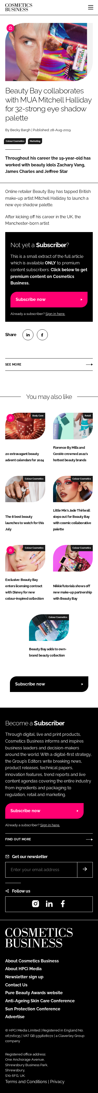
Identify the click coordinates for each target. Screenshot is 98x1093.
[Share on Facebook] (42, 334)
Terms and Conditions (26, 1081)
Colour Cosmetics (15, 141)
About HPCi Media (23, 968)
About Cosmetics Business (32, 960)
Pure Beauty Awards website (34, 992)
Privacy (57, 1081)
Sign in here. (55, 314)
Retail (88, 415)
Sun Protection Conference (32, 1008)
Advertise (15, 1016)
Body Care (37, 415)
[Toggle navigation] (91, 7)
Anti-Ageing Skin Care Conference (40, 1000)
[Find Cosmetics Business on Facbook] (63, 905)
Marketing (35, 141)
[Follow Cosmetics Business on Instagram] (35, 905)
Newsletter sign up (24, 976)
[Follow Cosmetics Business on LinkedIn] (49, 905)
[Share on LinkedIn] (27, 334)
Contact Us (16, 984)
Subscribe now (30, 299)
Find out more (18, 839)
